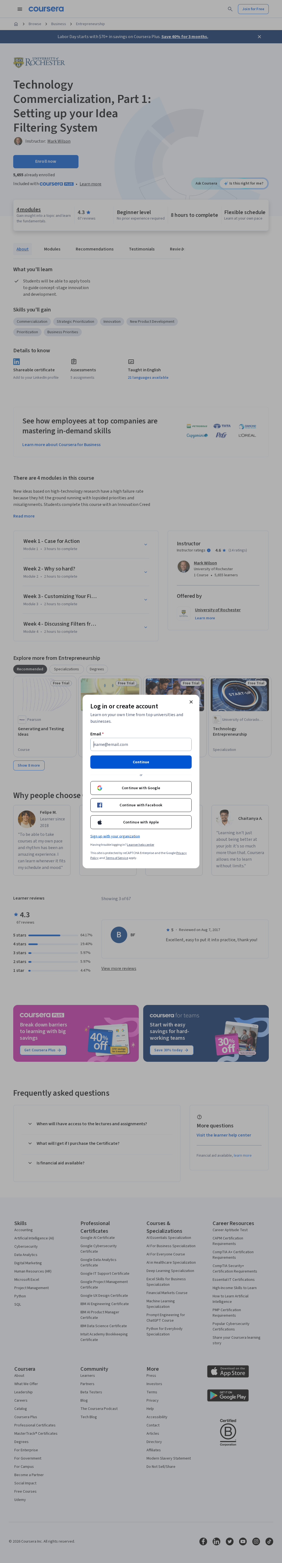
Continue (141, 762)
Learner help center (140, 844)
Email (97, 734)
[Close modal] (191, 702)
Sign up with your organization (115, 836)
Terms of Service (116, 858)
